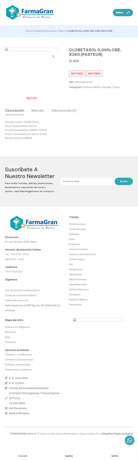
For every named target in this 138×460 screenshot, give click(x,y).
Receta (107, 87)
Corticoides (49, 31)
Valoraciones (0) (63, 110)
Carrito (115, 456)
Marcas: (37, 110)
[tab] (14, 112)
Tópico (61, 31)
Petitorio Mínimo (92, 87)
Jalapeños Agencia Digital (117, 433)
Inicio (29, 31)
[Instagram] (14, 284)
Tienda (37, 31)
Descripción (14, 110)
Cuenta (69, 456)
